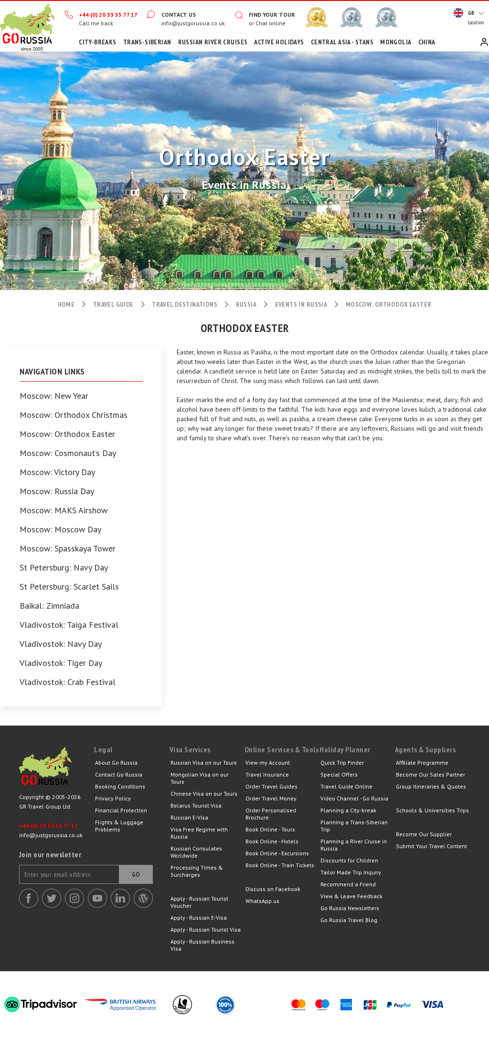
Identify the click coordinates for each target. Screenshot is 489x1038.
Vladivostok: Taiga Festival (69, 625)
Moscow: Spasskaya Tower (68, 548)
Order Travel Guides (271, 786)
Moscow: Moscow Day (60, 529)
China (427, 42)
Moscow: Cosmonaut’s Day (68, 453)
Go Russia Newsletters (349, 908)
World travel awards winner (317, 18)
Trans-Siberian (147, 42)
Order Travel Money (271, 798)
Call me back (96, 23)
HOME (66, 304)
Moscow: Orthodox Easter (67, 434)
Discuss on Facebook (272, 889)
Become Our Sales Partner (430, 774)
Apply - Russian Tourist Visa (205, 929)
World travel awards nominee (351, 18)
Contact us (178, 14)
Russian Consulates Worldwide (196, 852)
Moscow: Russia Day (57, 491)
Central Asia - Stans (342, 42)
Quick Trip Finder (342, 762)
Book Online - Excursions (277, 853)
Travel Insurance (267, 774)
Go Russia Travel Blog (348, 920)
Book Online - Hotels (271, 841)
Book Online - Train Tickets (279, 865)
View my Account (267, 762)
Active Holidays (279, 42)
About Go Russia (116, 762)
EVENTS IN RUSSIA (301, 304)
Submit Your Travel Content (431, 846)
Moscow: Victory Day (57, 472)
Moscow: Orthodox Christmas (74, 415)
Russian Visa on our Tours (203, 762)
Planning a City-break (348, 810)
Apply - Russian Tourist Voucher (199, 902)
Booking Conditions (120, 786)
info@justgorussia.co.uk (193, 23)
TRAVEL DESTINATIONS (184, 304)
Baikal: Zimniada (49, 606)
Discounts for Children (349, 860)
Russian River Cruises (213, 42)
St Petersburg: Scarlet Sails (69, 587)
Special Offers (339, 774)
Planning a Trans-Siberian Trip (354, 826)
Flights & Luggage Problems (119, 826)
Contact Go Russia (118, 774)
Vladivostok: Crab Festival (68, 682)
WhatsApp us (262, 900)
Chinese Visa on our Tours (203, 793)
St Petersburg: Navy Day (64, 567)
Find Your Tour (272, 14)
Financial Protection (121, 810)
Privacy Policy (113, 798)
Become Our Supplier (424, 834)
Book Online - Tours (270, 829)
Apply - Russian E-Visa (198, 917)
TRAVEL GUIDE (113, 304)
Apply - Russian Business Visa (202, 945)
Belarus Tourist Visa (196, 805)
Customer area (484, 42)
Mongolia (395, 42)
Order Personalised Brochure (270, 814)
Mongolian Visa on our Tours (199, 778)
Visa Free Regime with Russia (199, 833)
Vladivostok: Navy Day (61, 644)
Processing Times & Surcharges (196, 871)
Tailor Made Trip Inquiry (350, 872)
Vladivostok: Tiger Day (61, 663)
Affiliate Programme (422, 762)
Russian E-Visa (189, 817)
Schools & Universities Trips (432, 810)
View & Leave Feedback (351, 896)
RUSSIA (246, 304)
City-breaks (98, 42)
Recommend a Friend (348, 884)
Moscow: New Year (54, 396)
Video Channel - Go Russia (354, 798)
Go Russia (56, 768)
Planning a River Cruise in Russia (353, 845)
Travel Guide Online (346, 786)
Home (27, 26)
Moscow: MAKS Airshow (63, 510)
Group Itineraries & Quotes (431, 786)
